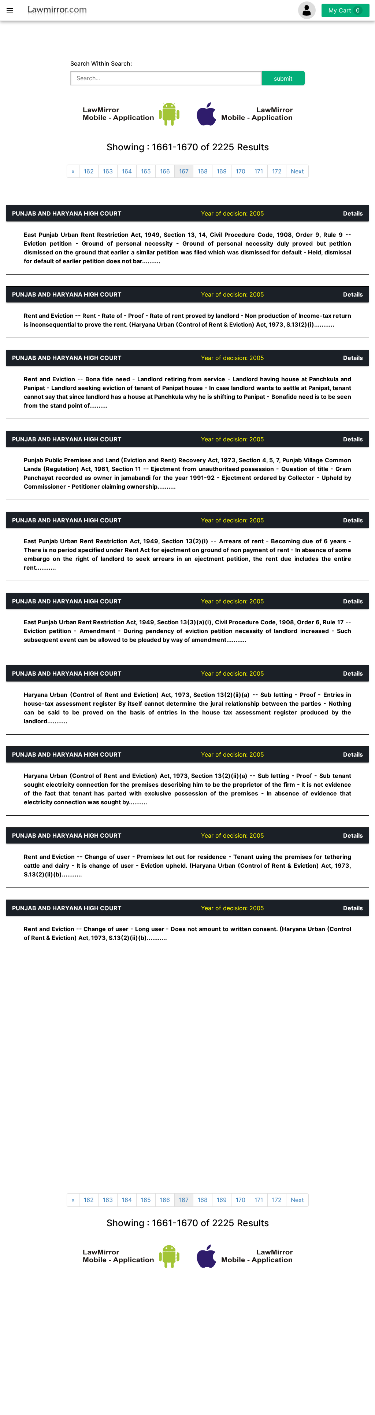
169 (222, 171)
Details (353, 213)
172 (277, 171)
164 (127, 171)
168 (203, 171)
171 (259, 171)
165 (146, 171)
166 (165, 171)
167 (184, 171)
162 (89, 171)
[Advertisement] (132, 1015)
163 (108, 171)
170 (240, 171)
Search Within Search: (101, 63)
